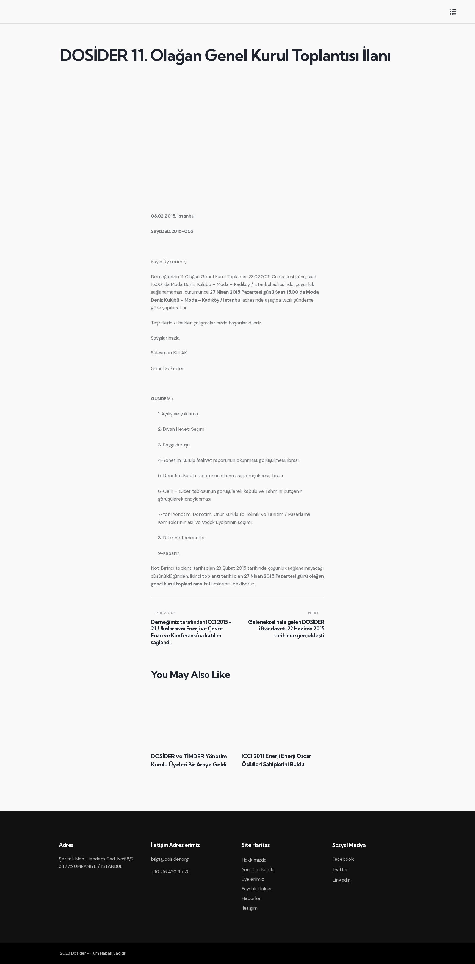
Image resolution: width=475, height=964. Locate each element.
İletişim (250, 908)
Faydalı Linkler (257, 889)
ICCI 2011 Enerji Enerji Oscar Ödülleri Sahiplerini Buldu (276, 760)
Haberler (251, 898)
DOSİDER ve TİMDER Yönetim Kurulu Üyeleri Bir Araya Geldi (189, 760)
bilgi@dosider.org (170, 859)
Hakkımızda (254, 860)
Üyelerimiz (253, 879)
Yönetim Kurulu (258, 869)
